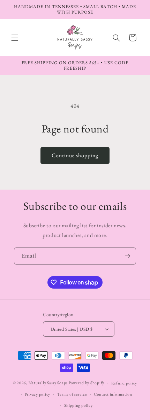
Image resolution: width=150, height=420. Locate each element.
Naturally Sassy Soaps (48, 382)
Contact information (113, 394)
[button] (15, 38)
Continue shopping (75, 155)
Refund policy (124, 382)
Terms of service (72, 394)
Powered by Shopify (86, 382)
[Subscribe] (128, 256)
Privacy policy (37, 394)
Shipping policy (78, 405)
